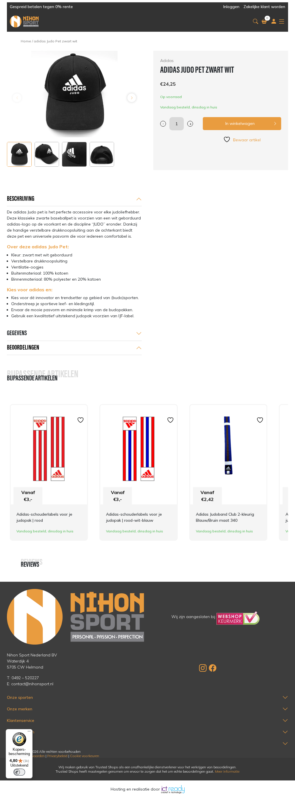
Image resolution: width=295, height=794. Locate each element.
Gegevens (17, 333)
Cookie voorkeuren (84, 756)
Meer (11, 743)
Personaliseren (20, 732)
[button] (255, 21)
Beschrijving (20, 199)
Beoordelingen (23, 347)
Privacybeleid (57, 756)
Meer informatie (227, 771)
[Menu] (29, 732)
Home (26, 41)
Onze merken (19, 709)
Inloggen (231, 6)
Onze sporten (20, 697)
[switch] (19, 772)
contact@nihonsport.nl (32, 683)
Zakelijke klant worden (264, 6)
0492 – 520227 (25, 677)
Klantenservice (20, 720)
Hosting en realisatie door (136, 789)
